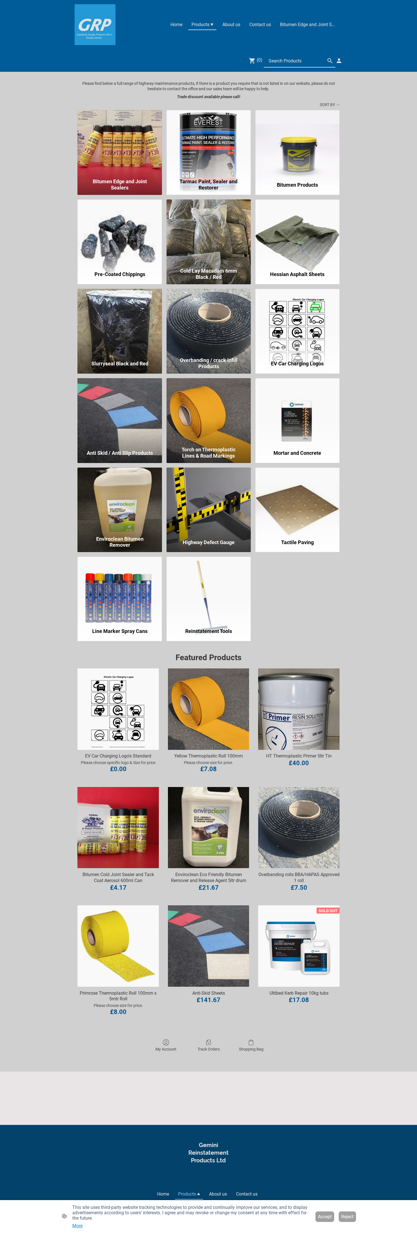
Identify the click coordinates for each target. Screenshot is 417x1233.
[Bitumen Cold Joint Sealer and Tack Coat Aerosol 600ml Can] (118, 827)
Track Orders (208, 1049)
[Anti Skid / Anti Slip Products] (119, 411)
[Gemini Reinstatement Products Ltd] (208, 1176)
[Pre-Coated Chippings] (119, 232)
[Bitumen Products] (297, 143)
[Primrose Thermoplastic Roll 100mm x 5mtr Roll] (118, 946)
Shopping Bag (251, 1049)
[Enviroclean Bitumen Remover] (119, 500)
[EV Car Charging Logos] (297, 322)
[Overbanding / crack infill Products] (209, 322)
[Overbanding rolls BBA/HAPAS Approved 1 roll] (299, 827)
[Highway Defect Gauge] (209, 500)
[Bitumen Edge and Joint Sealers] (119, 143)
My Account (165, 1049)
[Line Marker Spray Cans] (119, 589)
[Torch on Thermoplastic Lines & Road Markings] (209, 411)
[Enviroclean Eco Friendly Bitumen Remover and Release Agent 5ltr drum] (208, 827)
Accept (325, 1216)
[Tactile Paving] (297, 500)
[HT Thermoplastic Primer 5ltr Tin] (299, 709)
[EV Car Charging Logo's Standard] (118, 709)
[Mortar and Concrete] (297, 411)
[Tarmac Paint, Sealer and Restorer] (209, 143)
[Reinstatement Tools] (209, 589)
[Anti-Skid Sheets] (208, 946)
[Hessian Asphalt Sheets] (297, 232)
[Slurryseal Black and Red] (119, 322)
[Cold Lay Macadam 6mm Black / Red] (209, 232)
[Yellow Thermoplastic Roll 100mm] (208, 709)
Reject (347, 1216)
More (77, 1225)
